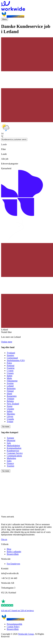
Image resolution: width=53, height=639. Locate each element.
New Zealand (13, 403)
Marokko (11, 414)
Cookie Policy (13, 626)
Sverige (10, 383)
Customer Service (15, 453)
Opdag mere (6, 342)
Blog (9, 549)
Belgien (10, 401)
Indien (9, 411)
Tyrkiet (10, 421)
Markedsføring (13, 445)
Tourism (10, 466)
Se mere (5, 427)
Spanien (10, 355)
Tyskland (11, 353)
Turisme (10, 438)
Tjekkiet (10, 398)
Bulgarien (11, 388)
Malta (9, 378)
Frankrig (10, 368)
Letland (10, 386)
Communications (14, 456)
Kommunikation (14, 448)
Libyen (10, 416)
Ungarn (10, 373)
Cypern (10, 370)
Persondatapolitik (14, 624)
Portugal (10, 365)
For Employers (13, 564)
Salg (9, 443)
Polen (9, 363)
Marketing (11, 458)
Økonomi (11, 440)
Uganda (10, 419)
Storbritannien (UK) (16, 360)
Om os (4, 539)
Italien (9, 375)
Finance (10, 463)
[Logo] (26, 6)
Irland (9, 393)
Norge (9, 406)
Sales (9, 461)
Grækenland (12, 358)
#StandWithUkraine (15, 16)
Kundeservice (13, 450)
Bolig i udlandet (14, 551)
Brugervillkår (13, 554)
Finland (10, 391)
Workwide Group (26, 634)
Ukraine (10, 409)
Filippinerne (12, 381)
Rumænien (12, 396)
